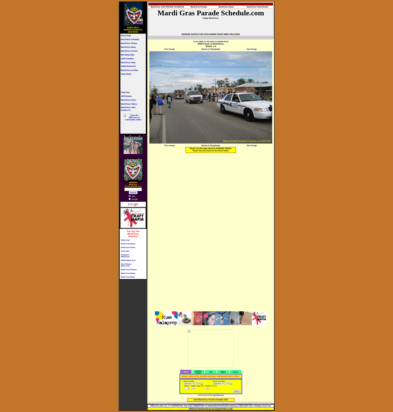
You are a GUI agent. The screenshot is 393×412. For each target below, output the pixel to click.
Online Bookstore (128, 66)
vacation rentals (198, 372)
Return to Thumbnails (210, 49)
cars (210, 372)
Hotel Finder (126, 74)
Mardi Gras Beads (128, 244)
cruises (235, 372)
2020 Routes (126, 96)
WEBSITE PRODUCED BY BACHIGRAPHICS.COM (211, 409)
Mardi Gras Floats (128, 247)
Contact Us (126, 110)
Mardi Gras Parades (129, 269)
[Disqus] (211, 193)
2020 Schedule (127, 59)
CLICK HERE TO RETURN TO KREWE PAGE (210, 42)
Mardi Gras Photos (129, 43)
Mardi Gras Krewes (129, 51)
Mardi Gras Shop (128, 62)
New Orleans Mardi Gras (126, 265)
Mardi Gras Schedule (130, 39)
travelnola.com (218, 395)
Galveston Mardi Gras (125, 256)
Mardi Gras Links (128, 107)
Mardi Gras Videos (129, 104)
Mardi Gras (125, 240)
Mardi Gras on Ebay (129, 70)
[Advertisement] (130, 83)
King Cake (125, 92)
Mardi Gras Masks (128, 273)
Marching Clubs (127, 55)
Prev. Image (169, 49)
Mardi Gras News (128, 47)
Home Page (126, 36)
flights (223, 372)
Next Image (252, 49)
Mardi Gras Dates (128, 100)
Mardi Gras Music (128, 277)
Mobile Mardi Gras (128, 260)
